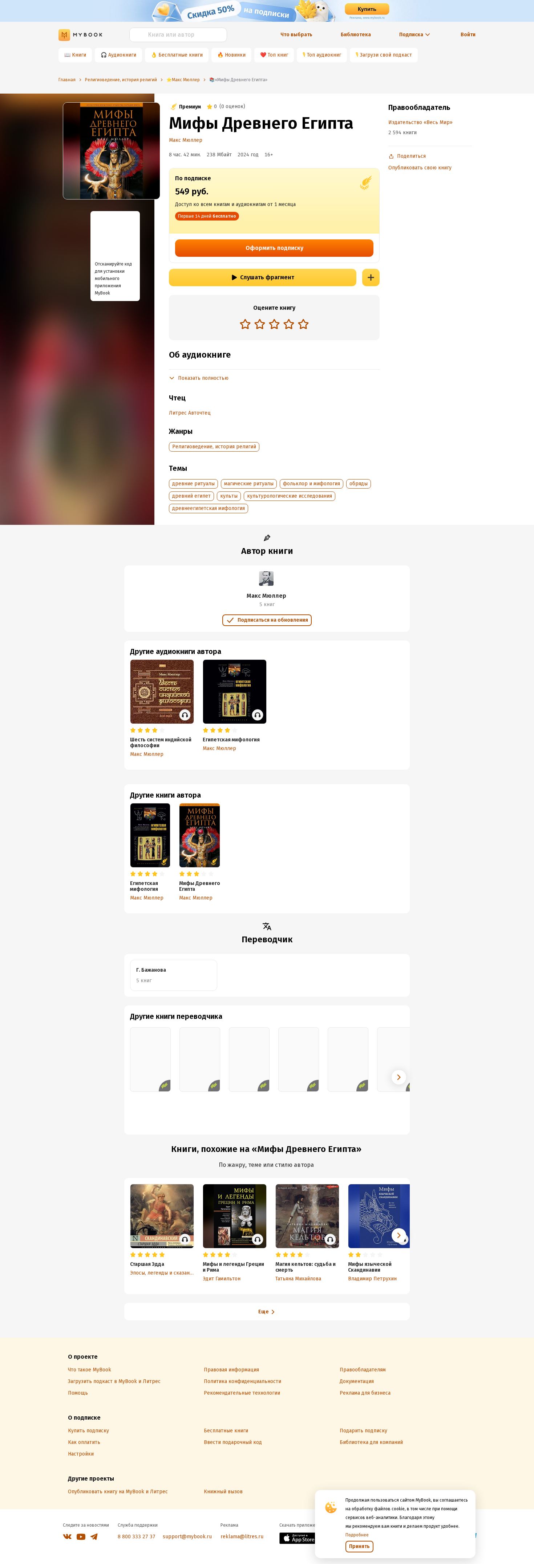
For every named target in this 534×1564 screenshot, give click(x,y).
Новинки (235, 55)
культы (229, 496)
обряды (358, 484)
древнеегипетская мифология (208, 508)
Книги (79, 55)
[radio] (245, 324)
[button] (399, 1077)
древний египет (191, 496)
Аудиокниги (122, 55)
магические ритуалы (249, 484)
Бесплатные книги (180, 55)
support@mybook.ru (187, 1537)
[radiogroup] (274, 325)
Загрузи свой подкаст (386, 55)
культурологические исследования (289, 496)
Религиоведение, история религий (214, 447)
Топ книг (278, 55)
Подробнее (357, 1535)
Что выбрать (296, 35)
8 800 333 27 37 (136, 1537)
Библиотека (356, 35)
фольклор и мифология (311, 484)
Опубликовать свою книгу (420, 168)
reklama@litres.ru (242, 1537)
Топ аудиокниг (324, 55)
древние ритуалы (193, 484)
